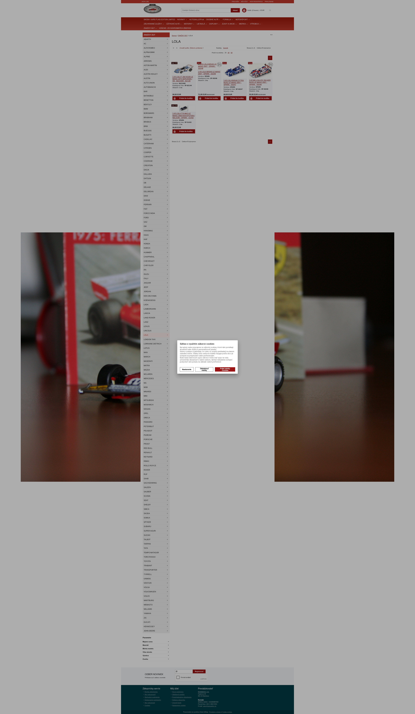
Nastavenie (186, 369)
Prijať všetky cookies (225, 369)
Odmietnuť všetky (204, 369)
